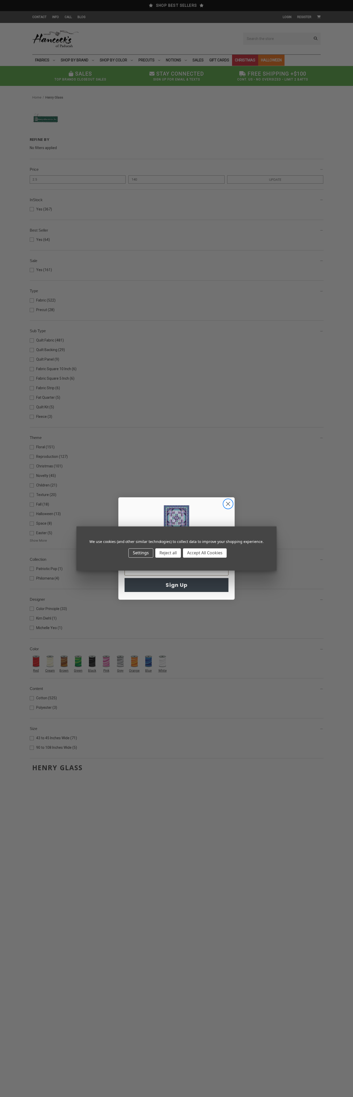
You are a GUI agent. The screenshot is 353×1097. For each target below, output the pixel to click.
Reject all (168, 553)
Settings (141, 553)
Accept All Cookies (204, 553)
